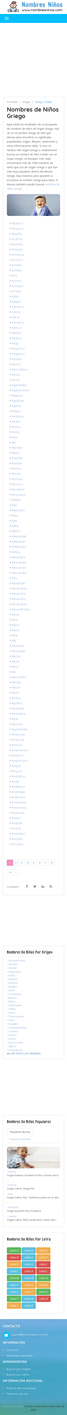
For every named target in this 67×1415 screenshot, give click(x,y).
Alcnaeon (18, 489)
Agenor (17, 406)
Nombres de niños (12, 1406)
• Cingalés (12, 1023)
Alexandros (19, 604)
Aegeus (17, 338)
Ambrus (17, 745)
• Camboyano (14, 1005)
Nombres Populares (20, 1355)
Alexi (15, 620)
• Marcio (11, 1171)
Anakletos (18, 787)
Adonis (16, 312)
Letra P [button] (14, 1285)
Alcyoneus (19, 494)
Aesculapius (20, 369)
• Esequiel (12, 1207)
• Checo (11, 1012)
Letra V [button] (14, 1298)
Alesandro (18, 557)
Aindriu (16, 421)
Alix (14, 672)
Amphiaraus (20, 750)
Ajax (14, 437)
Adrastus (18, 322)
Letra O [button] (43, 1278)
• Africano (12, 964)
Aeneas (17, 359)
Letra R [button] (43, 1285)
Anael (15, 781)
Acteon (16, 291)
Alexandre (18, 594)
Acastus (17, 239)
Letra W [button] (29, 1298)
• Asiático (12, 986)
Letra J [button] (14, 1271)
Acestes (17, 244)
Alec (14, 505)
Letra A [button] (14, 1250)
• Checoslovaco (15, 1016)
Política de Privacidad (21, 1388)
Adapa (16, 301)
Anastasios (19, 802)
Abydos (17, 234)
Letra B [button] (28, 1250)
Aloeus (16, 698)
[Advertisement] (33, 60)
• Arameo (12, 979)
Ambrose (18, 740)
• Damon (12, 1185)
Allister (16, 687)
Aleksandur (19, 547)
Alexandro (18, 599)
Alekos (16, 531)
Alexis (15, 630)
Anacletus (18, 776)
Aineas (16, 427)
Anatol (16, 818)
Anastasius (19, 807)
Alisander (18, 646)
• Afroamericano (16, 960)
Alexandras (19, 588)
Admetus (18, 307)
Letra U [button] (43, 1292)
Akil (14, 442)
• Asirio (11, 990)
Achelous (18, 255)
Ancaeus (17, 844)
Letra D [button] (14, 1257)
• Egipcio (11, 1046)
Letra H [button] (28, 1264)
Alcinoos (17, 479)
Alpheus (17, 703)
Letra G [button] (13, 1264)
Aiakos (16, 411)
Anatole (17, 823)
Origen (26, 102)
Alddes (16, 500)
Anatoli (16, 828)
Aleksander (19, 536)
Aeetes (16, 333)
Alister (16, 661)
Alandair (17, 447)
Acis (14, 275)
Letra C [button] (43, 1250)
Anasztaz (18, 813)
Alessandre (19, 562)
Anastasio (18, 797)
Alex (14, 578)
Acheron (17, 260)
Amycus (17, 771)
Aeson (16, 374)
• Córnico (12, 1035)
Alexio (16, 625)
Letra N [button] (29, 1278)
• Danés (11, 1038)
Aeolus (16, 364)
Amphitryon (20, 760)
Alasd (15, 453)
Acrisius (17, 281)
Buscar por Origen (19, 1369)
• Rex (10, 1194)
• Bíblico (11, 1001)
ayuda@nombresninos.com (30, 1334)
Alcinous (17, 484)
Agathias (18, 401)
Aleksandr (18, 541)
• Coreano (12, 1031)
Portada (12, 102)
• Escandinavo (15, 1050)
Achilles (17, 270)
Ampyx (16, 766)
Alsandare (18, 714)
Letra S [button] (14, 1292)
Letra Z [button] (28, 1305)
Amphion (18, 755)
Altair (15, 719)
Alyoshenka (19, 729)
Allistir (15, 693)
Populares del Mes (20, 1139)
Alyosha (17, 724)
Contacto (13, 1350)
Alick (15, 635)
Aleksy (16, 552)
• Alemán (12, 968)
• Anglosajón (14, 971)
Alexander (18, 583)
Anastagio (19, 792)
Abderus (17, 223)
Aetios (16, 380)
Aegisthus (18, 348)
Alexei (15, 614)
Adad (15, 296)
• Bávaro (12, 997)
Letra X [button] (43, 1298)
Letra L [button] (43, 1271)
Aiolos (16, 432)
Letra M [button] (14, 1278)
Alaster (16, 468)
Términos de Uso (18, 1393)
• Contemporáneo (17, 1027)
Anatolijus (18, 833)
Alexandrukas (21, 609)
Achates (17, 249)
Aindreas (18, 416)
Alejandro (18, 510)
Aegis (15, 343)
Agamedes (19, 385)
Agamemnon (20, 390)
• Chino (11, 1020)
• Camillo (12, 1216)
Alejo (15, 515)
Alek (14, 521)
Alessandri (19, 567)
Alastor (16, 474)
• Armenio (12, 983)
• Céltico (11, 1009)
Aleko (15, 526)
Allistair (16, 682)
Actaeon (17, 286)
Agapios (17, 395)
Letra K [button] (28, 1271)
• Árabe (11, 975)
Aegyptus (18, 354)
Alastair (17, 463)
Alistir (15, 667)
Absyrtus (18, 228)
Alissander (19, 651)
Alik (14, 640)
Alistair (16, 656)
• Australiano (14, 994)
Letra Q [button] (28, 1285)
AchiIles (17, 265)
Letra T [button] (28, 1292)
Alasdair (17, 458)
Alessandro (19, 573)
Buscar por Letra (18, 1374)
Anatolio (17, 839)
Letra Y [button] (14, 1305)
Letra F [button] (43, 1257)
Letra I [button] (43, 1264)
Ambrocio (18, 734)
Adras (16, 317)
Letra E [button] (28, 1257)
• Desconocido (15, 1042)
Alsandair (18, 708)
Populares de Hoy (20, 1132)
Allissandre (19, 677)
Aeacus (17, 328)
